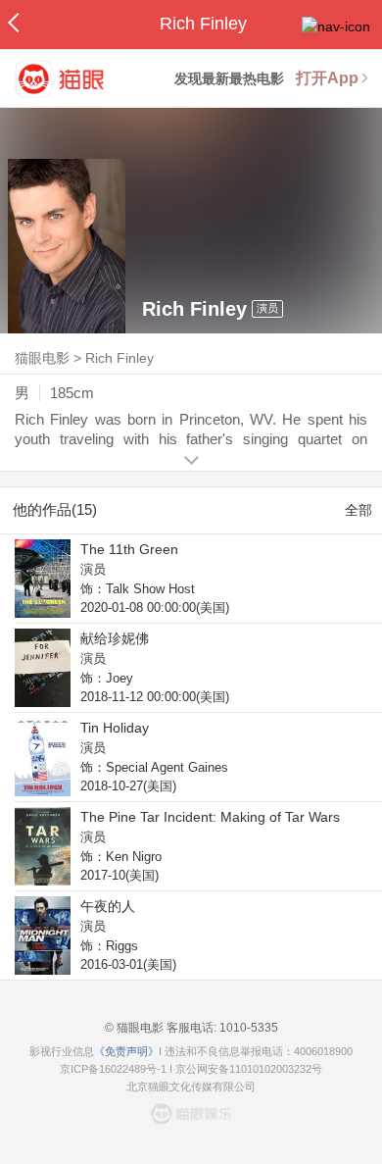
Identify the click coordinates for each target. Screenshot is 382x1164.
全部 (358, 510)
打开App (327, 78)
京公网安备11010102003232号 (248, 1069)
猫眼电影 (42, 358)
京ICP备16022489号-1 (113, 1069)
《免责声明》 (126, 1051)
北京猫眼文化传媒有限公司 (191, 1086)
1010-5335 (247, 1028)
